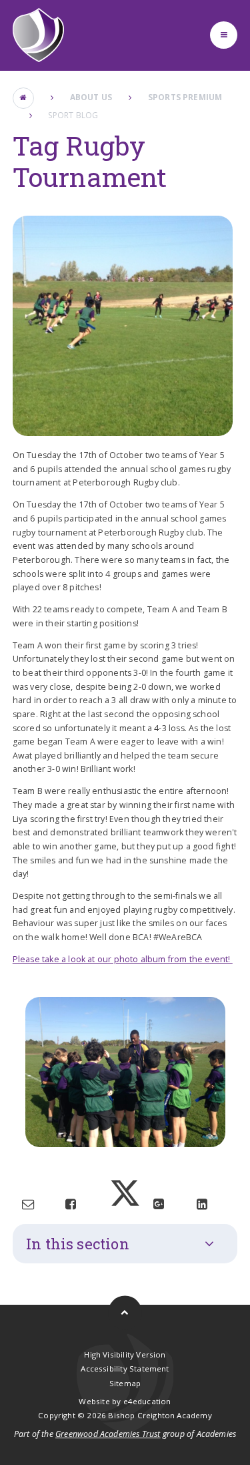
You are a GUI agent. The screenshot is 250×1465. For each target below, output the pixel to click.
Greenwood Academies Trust (108, 1434)
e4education (147, 1401)
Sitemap (125, 1383)
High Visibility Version (124, 1354)
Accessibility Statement (125, 1369)
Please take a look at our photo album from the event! (123, 959)
